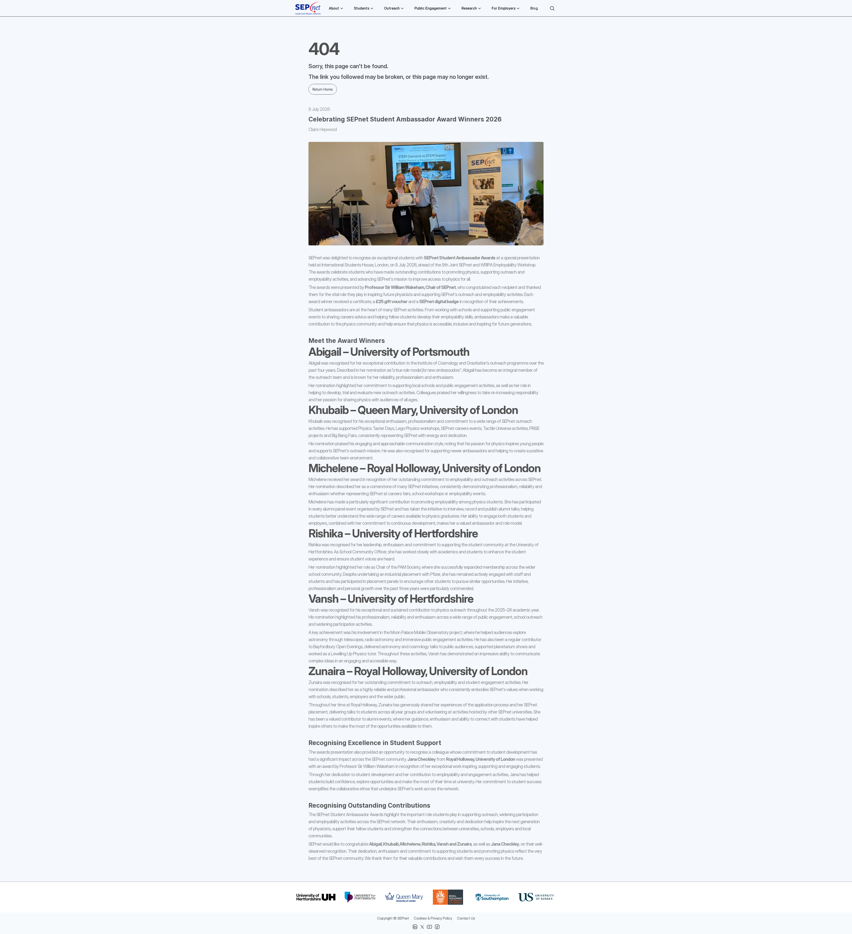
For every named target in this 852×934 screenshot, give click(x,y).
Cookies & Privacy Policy (433, 918)
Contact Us (466, 918)
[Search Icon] (552, 8)
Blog (534, 8)
